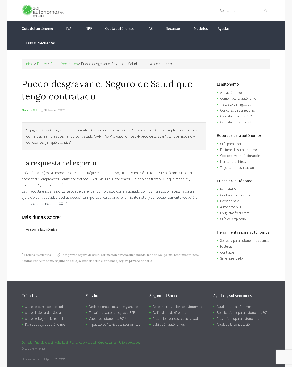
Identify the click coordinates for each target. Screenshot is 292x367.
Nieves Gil (29, 110)
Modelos (201, 28)
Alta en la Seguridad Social (43, 312)
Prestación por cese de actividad (175, 318)
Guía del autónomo (37, 28)
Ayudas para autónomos (234, 307)
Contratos (227, 252)
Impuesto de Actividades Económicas (114, 324)
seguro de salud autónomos (97, 261)
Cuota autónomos (119, 28)
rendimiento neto (186, 255)
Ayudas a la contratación (234, 324)
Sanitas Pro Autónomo (38, 261)
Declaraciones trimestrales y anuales (114, 307)
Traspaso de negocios (235, 104)
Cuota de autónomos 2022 (107, 318)
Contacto (27, 342)
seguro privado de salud (135, 261)
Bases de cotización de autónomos (177, 307)
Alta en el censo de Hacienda (45, 307)
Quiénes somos (107, 342)
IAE (150, 28)
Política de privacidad (83, 342)
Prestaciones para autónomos (238, 318)
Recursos (173, 28)
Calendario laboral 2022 (236, 116)
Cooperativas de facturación (240, 156)
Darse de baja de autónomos (45, 324)
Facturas (226, 246)
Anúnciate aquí (44, 342)
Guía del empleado (233, 219)
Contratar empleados (235, 195)
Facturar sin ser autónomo (238, 150)
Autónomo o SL (231, 207)
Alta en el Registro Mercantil (44, 318)
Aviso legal (61, 342)
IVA (68, 28)
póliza (168, 255)
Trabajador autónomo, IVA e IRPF (112, 312)
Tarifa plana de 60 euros (169, 312)
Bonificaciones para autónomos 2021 (243, 312)
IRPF (88, 28)
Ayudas (223, 28)
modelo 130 (155, 255)
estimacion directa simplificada (123, 255)
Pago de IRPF (229, 189)
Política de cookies (129, 342)
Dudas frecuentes (41, 43)
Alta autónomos (231, 92)
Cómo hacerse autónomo (238, 98)
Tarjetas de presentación (237, 167)
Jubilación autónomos (169, 324)
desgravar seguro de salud (81, 255)
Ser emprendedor (232, 258)
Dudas (42, 63)
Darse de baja (229, 201)
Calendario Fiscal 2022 (235, 122)
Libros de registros (233, 161)
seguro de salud (66, 261)
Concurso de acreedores (237, 110)
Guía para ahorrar (232, 144)
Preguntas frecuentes (234, 213)
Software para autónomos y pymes (244, 240)
